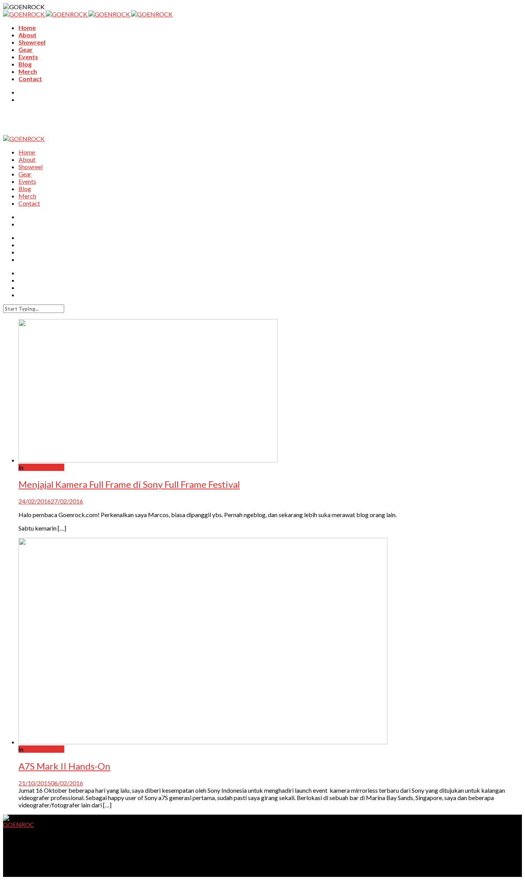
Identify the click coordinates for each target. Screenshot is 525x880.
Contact (30, 78)
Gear (25, 49)
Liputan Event (44, 467)
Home (27, 27)
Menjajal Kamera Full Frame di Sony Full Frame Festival (129, 484)
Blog (25, 64)
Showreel (31, 42)
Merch (27, 71)
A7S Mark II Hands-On (64, 766)
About (27, 34)
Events (28, 56)
